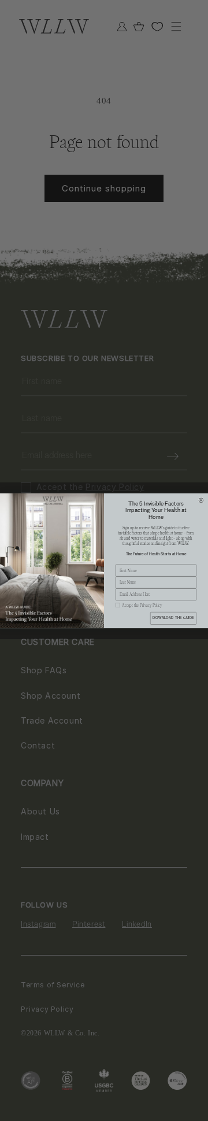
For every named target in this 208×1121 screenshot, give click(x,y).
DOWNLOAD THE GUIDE (173, 618)
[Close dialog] (201, 499)
